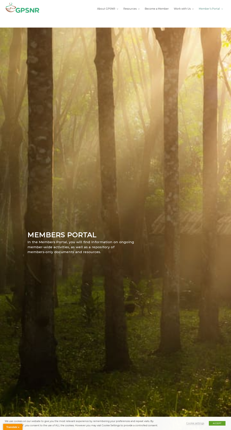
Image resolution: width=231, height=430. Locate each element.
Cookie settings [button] (195, 423)
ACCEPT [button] (217, 423)
